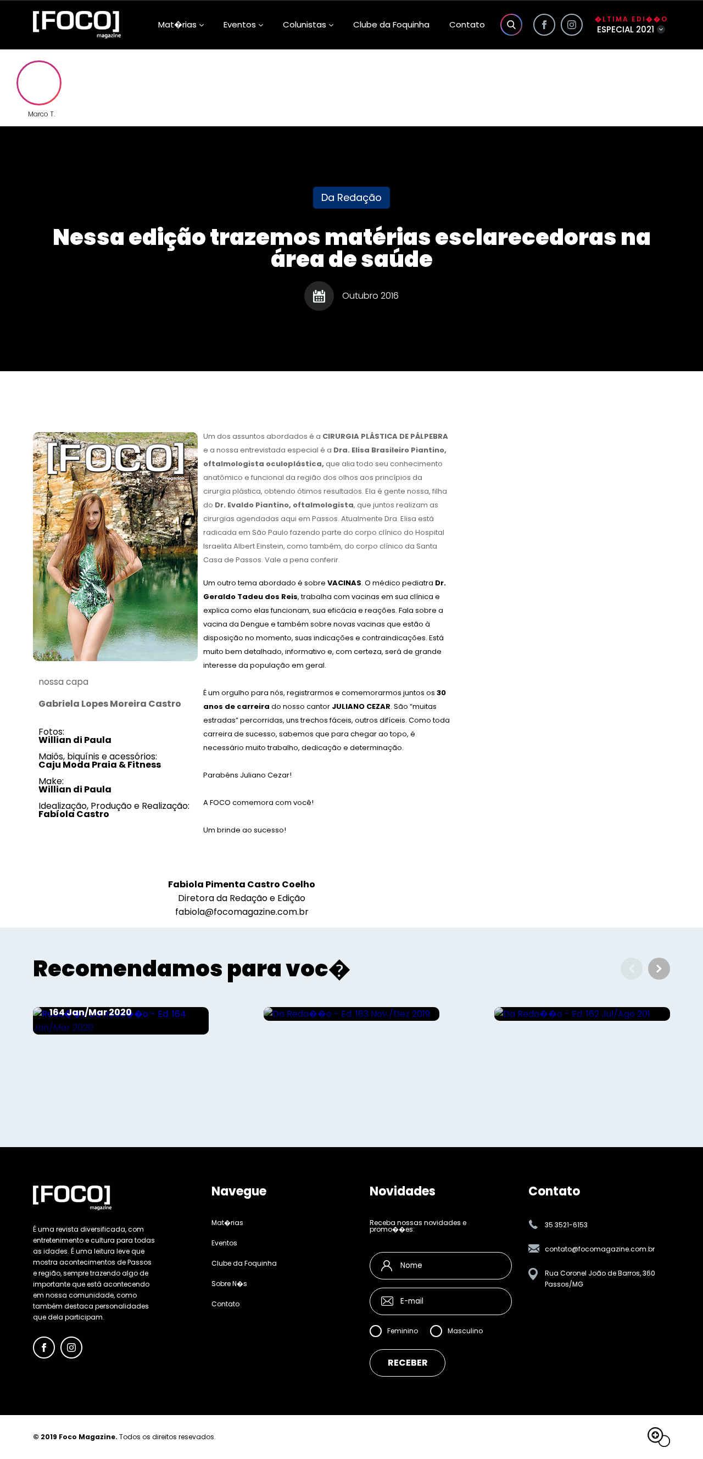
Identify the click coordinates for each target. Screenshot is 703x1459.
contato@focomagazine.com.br (600, 1249)
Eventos (240, 24)
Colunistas (304, 24)
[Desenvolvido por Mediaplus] (659, 1437)
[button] (659, 969)
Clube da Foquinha (391, 24)
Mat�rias (227, 1223)
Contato (467, 24)
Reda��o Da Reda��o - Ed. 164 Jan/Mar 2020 (117, 1007)
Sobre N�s (229, 1284)
